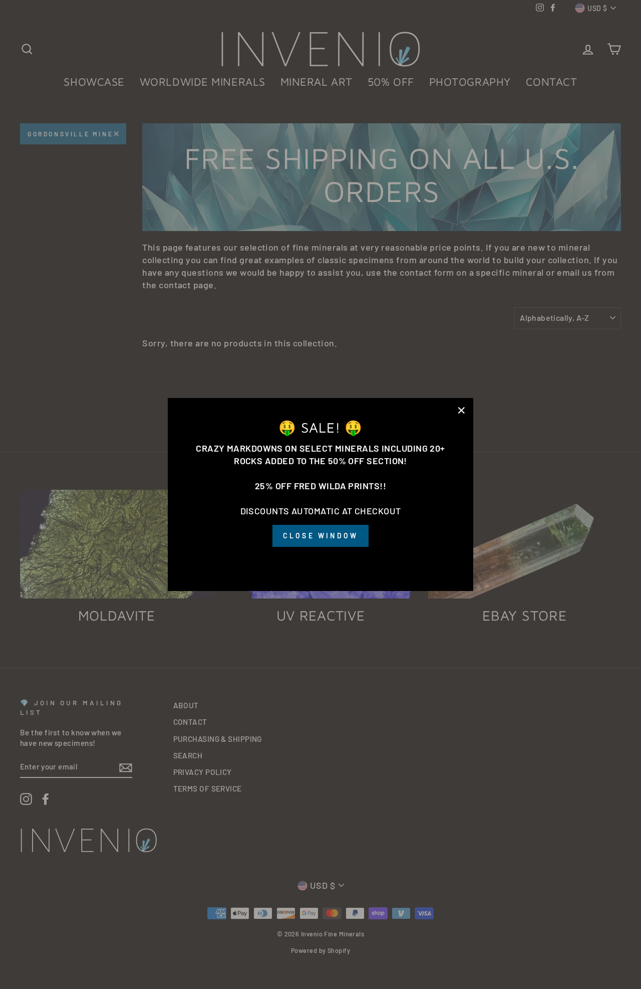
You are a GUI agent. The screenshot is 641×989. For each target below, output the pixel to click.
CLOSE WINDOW (320, 536)
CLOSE (320, 561)
